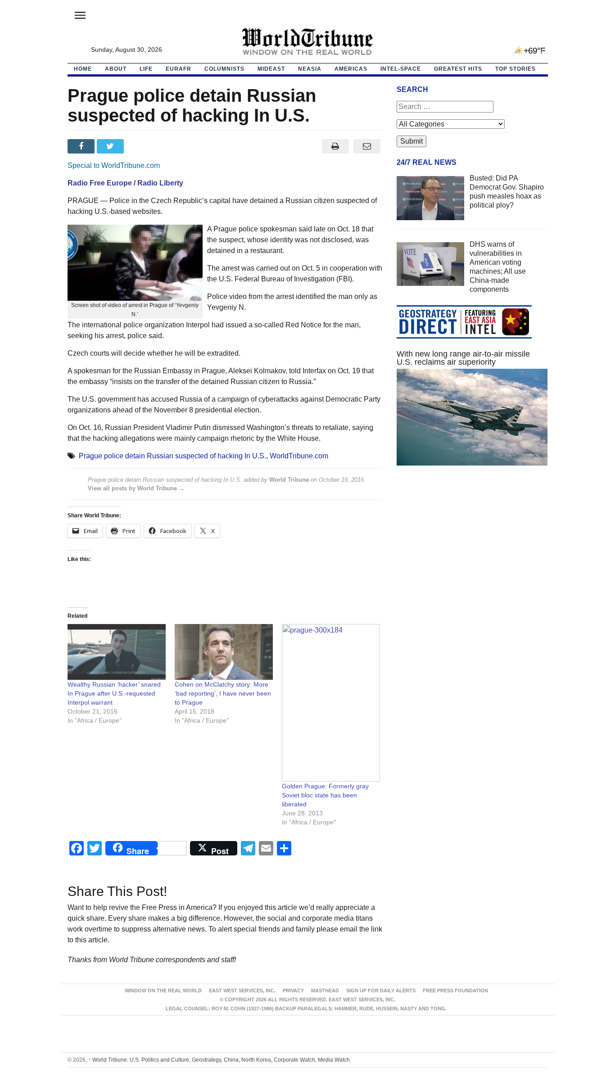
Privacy (293, 990)
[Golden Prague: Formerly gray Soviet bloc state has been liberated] (331, 703)
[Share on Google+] (140, 146)
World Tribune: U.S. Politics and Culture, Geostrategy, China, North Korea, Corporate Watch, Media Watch (219, 1060)
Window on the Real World (163, 990)
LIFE (146, 69)
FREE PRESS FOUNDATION (455, 990)
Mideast (271, 69)
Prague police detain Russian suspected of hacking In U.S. (172, 456)
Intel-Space (400, 69)
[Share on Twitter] (111, 146)
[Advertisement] (472, 558)
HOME (83, 69)
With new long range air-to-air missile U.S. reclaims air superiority (463, 357)
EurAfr (178, 69)
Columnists (224, 69)
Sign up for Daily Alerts (381, 990)
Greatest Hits (458, 69)
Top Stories (515, 69)
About (116, 69)
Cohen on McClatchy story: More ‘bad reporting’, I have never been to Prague (223, 693)
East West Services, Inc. (242, 990)
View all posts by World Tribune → (136, 488)
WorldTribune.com (299, 456)
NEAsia (309, 69)
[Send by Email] (367, 146)
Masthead (325, 990)
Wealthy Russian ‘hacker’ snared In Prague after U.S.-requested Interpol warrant (114, 693)
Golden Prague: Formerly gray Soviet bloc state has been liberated (325, 795)
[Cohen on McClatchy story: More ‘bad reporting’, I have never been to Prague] (224, 652)
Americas (351, 69)
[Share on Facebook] (82, 146)
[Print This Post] (335, 146)
